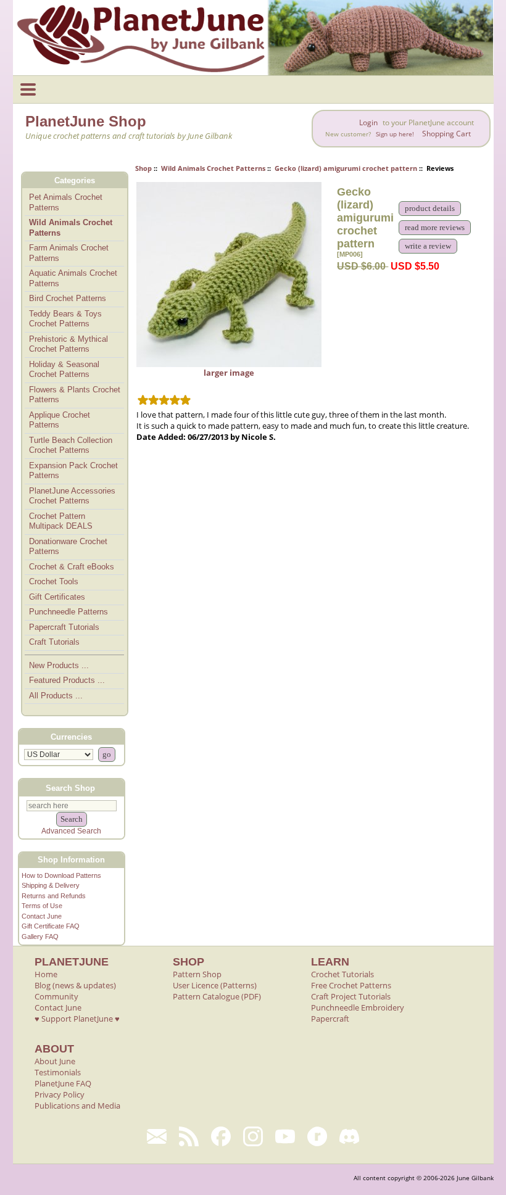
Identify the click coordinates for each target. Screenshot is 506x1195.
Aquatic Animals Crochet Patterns (73, 278)
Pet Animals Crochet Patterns (65, 202)
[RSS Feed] (189, 1136)
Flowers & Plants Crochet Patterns (74, 395)
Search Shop (70, 787)
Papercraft (330, 1018)
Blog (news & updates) (75, 985)
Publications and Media (77, 1105)
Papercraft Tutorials (64, 627)
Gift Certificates (57, 597)
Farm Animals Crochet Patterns (69, 253)
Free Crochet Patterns (351, 985)
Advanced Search (71, 831)
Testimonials (58, 1072)
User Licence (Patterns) (215, 985)
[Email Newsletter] (157, 1136)
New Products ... (59, 665)
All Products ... (56, 695)
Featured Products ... (67, 680)
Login (368, 122)
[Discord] (349, 1136)
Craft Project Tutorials (351, 996)
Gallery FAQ (40, 936)
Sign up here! (395, 134)
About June (55, 1061)
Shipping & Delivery (51, 885)
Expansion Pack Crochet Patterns (73, 471)
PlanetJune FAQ (63, 1083)
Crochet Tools (53, 581)
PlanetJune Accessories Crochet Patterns (72, 496)
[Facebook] (221, 1136)
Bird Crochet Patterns (67, 298)
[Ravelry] (317, 1136)
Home (46, 974)
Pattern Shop (197, 974)
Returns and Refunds (54, 895)
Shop (143, 168)
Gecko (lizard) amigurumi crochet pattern (346, 168)
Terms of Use (42, 905)
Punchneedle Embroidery (357, 1007)
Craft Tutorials (54, 642)
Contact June (42, 916)
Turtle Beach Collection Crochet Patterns (70, 445)
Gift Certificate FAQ (51, 926)
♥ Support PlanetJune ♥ (77, 1018)
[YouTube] (285, 1136)
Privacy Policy (60, 1094)
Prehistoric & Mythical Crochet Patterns (68, 344)
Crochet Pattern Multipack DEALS (61, 521)
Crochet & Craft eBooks (71, 566)
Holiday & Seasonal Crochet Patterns (64, 369)
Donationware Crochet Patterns (68, 546)
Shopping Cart (446, 133)
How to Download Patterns (61, 875)
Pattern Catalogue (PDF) (217, 996)
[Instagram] (253, 1136)
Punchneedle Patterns (68, 611)
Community (56, 996)
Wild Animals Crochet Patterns (213, 168)
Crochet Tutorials (342, 974)
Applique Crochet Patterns (59, 420)
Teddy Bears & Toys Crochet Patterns (65, 319)
